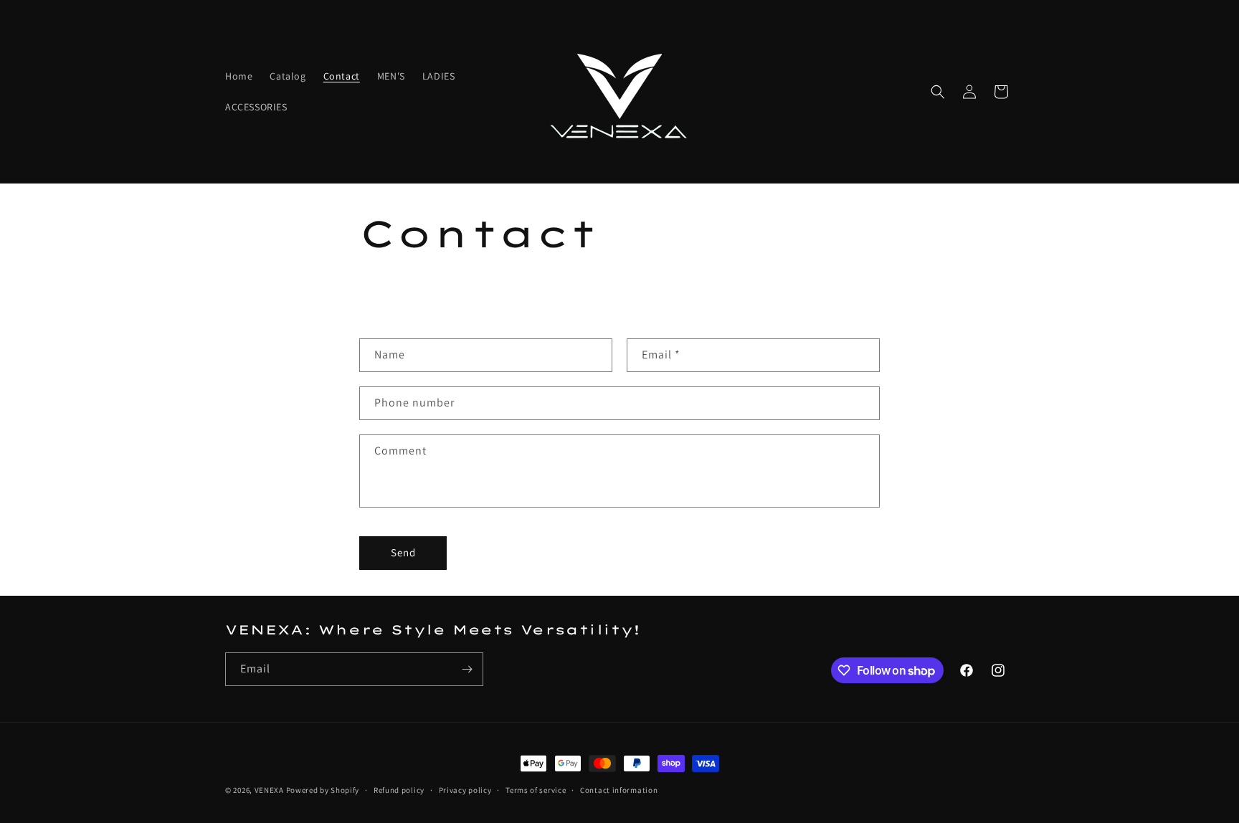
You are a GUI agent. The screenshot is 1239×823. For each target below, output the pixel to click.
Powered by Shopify (323, 790)
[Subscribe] (467, 669)
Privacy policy (465, 790)
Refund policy (399, 790)
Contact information (619, 790)
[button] (938, 92)
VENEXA (269, 790)
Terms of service (535, 790)
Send (403, 552)
